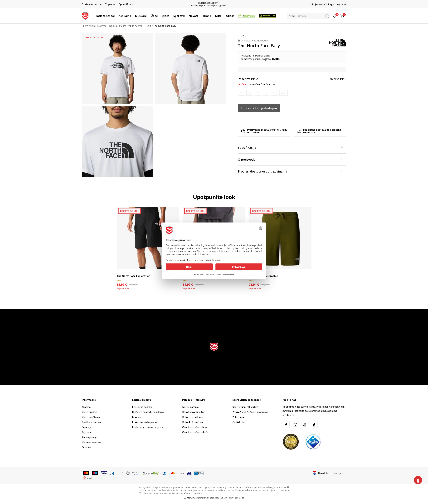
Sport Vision (88, 25)
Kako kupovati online (193, 412)
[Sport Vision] (85, 15)
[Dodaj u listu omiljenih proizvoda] (307, 265)
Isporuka (136, 417)
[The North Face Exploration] (148, 238)
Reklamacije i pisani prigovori (148, 427)
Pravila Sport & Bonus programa (250, 412)
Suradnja (86, 427)
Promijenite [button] (339, 473)
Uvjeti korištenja (91, 417)
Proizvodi (102, 25)
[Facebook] (286, 424)
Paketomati (238, 417)
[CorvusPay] (150, 473)
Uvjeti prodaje (89, 412)
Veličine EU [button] (244, 84)
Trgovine (87, 432)
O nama (86, 407)
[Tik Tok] (314, 424)
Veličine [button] (256, 84)
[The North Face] (337, 42)
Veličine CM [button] (268, 84)
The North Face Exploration (133, 275)
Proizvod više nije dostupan (259, 108)
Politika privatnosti (92, 422)
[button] (116, 16)
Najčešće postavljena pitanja (148, 412)
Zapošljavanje (89, 437)
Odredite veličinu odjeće (195, 432)
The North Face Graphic (263, 275)
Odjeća (113, 25)
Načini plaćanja (190, 407)
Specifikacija (247, 148)
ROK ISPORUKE (214, 3)
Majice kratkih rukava (130, 25)
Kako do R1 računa (192, 422)
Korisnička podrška (142, 407)
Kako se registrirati (192, 417)
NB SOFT (220, 497)
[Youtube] (304, 424)
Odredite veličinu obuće (195, 427)
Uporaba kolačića (91, 442)
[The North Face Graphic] (280, 238)
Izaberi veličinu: (248, 78)
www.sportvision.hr (199, 497)
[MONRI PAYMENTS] (87, 477)
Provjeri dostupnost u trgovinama (262, 171)
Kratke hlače (123, 272)
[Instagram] (295, 424)
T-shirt (147, 25)
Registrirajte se (337, 4)
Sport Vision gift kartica (245, 407)
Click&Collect (239, 422)
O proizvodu (246, 159)
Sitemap (86, 447)
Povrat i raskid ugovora (144, 422)
